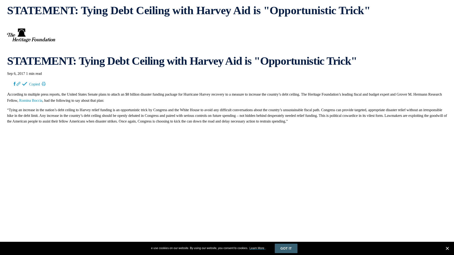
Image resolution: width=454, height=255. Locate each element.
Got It (286, 248)
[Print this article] (44, 84)
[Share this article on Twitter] (10, 84)
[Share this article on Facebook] (15, 84)
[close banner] (447, 249)
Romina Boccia (30, 100)
